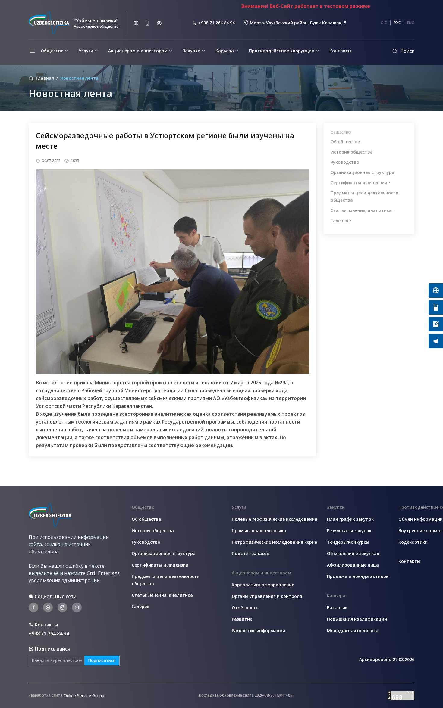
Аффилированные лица (353, 565)
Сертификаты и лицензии (359, 182)
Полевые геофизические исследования (274, 519)
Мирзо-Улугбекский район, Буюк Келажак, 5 (298, 22)
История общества (352, 152)
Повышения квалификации (357, 619)
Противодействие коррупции (281, 51)
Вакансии (337, 607)
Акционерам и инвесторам (138, 51)
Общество (52, 51)
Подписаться (101, 660)
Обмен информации (420, 519)
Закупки (191, 51)
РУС (397, 22)
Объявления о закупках (353, 553)
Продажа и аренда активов (358, 576)
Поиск (407, 51)
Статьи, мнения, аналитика (361, 210)
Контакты (340, 51)
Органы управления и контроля (267, 596)
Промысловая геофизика (259, 530)
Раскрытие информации (258, 630)
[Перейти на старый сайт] (436, 290)
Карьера (224, 51)
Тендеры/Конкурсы (348, 542)
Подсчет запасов (250, 553)
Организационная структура (362, 172)
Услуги (86, 51)
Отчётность (245, 607)
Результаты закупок (349, 530)
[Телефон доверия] (436, 307)
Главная (45, 78)
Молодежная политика (353, 630)
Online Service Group (84, 695)
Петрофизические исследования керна (274, 542)
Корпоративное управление (263, 585)
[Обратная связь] (436, 324)
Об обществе (345, 141)
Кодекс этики (413, 542)
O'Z (384, 22)
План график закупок (350, 519)
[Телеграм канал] (436, 341)
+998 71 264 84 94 (216, 22)
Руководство (345, 162)
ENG (410, 22)
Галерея (339, 220)
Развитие (242, 619)
